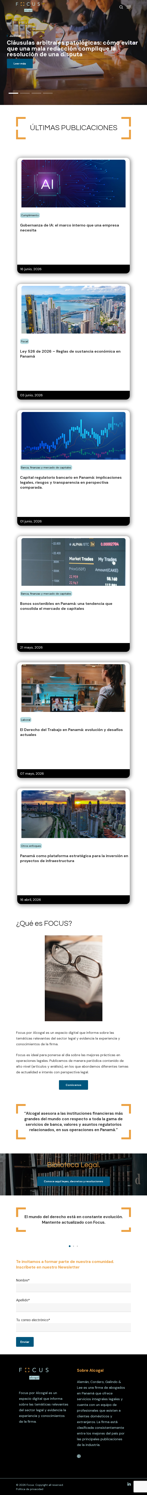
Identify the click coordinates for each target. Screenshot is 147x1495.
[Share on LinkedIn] (36, 213)
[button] (70, 1246)
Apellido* (23, 1300)
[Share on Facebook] (23, 213)
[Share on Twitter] (29, 213)
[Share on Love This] (49, 213)
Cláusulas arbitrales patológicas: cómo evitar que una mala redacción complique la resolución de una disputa (72, 48)
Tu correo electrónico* (33, 1320)
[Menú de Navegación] (129, 7)
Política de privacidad (29, 1489)
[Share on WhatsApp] (43, 213)
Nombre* (22, 1280)
